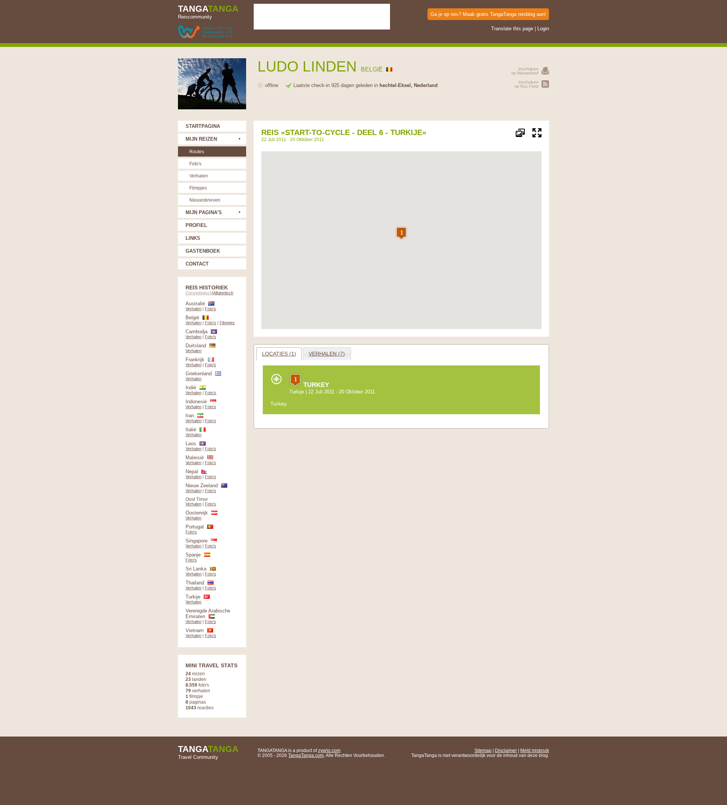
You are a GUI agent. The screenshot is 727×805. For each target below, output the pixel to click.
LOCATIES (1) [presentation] (279, 354)
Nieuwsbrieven (204, 199)
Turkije (296, 392)
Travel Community (208, 752)
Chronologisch (199, 293)
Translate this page (512, 28)
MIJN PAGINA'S (204, 212)
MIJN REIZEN (201, 139)
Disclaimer (506, 750)
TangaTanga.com (306, 755)
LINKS (193, 238)
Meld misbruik (534, 750)
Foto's (195, 163)
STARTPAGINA (203, 126)
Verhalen (198, 175)
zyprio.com (329, 750)
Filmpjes (198, 187)
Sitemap (482, 750)
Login (543, 28)
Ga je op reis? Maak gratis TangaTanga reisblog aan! (488, 14)
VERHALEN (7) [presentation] (327, 354)
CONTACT (197, 264)
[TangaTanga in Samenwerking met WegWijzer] (205, 32)
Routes (196, 151)
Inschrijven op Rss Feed (526, 84)
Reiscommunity (208, 12)
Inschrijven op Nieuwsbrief (524, 71)
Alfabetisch (223, 293)
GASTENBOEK (203, 251)
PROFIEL (196, 225)
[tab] (279, 354)
